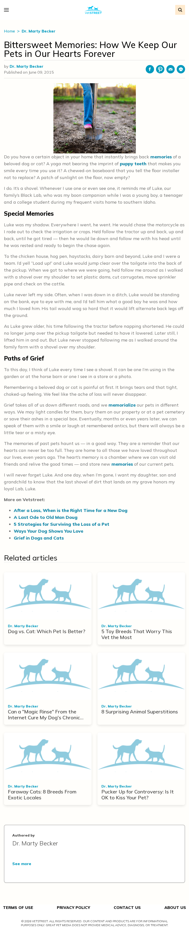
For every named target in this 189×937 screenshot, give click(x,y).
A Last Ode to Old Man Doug (46, 517)
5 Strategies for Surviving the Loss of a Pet (61, 524)
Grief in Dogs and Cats (39, 538)
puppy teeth (133, 163)
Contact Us (127, 907)
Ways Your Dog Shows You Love (48, 531)
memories (161, 157)
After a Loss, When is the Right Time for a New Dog (70, 510)
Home (10, 31)
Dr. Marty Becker (38, 31)
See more (21, 863)
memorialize (122, 405)
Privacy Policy (73, 907)
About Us (175, 907)
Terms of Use (18, 907)
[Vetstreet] (93, 10)
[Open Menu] (7, 10)
